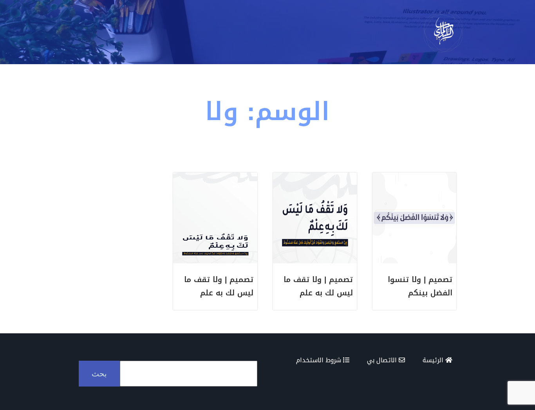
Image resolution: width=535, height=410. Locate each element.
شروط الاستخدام (319, 360)
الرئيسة (434, 360)
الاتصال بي (383, 360)
